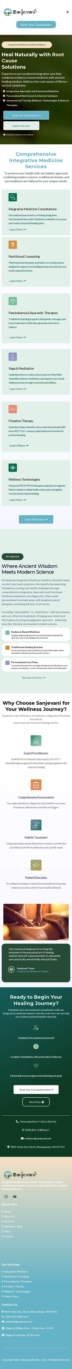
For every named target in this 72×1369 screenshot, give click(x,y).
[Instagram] (6, 1196)
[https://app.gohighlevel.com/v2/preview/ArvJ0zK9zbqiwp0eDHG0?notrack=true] (36, 1175)
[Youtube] (14, 1196)
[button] (67, 12)
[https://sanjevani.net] (20, 12)
